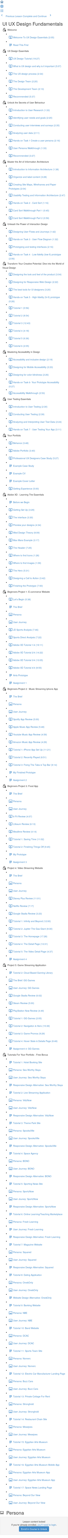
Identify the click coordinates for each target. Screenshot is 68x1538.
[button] (2, 2)
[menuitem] (2, 7)
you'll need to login (46, 1524)
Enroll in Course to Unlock (34, 1529)
